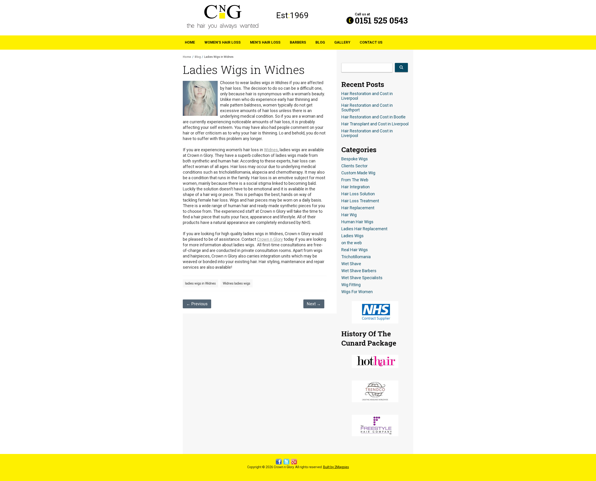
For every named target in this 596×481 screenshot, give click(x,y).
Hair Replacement (357, 208)
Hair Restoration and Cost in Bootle (373, 117)
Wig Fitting (351, 284)
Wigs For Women (357, 291)
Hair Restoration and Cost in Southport (367, 107)
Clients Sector (354, 166)
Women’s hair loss (222, 42)
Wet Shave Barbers (358, 270)
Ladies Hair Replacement (364, 229)
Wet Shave (351, 263)
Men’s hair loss (265, 42)
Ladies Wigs (352, 236)
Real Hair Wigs (354, 249)
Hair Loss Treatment (360, 201)
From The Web (354, 180)
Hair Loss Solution (358, 194)
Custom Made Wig (358, 173)
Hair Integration (355, 187)
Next (314, 303)
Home (190, 42)
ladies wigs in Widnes (200, 283)
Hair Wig (349, 215)
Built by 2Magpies (336, 467)
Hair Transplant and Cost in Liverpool (375, 124)
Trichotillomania (356, 256)
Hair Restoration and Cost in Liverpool (367, 96)
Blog (320, 42)
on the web (351, 242)
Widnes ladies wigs (236, 283)
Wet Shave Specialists (362, 277)
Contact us (371, 42)
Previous (197, 303)
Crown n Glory (270, 239)
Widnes (271, 149)
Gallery (342, 42)
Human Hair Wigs (357, 222)
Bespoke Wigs (354, 159)
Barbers (298, 42)
